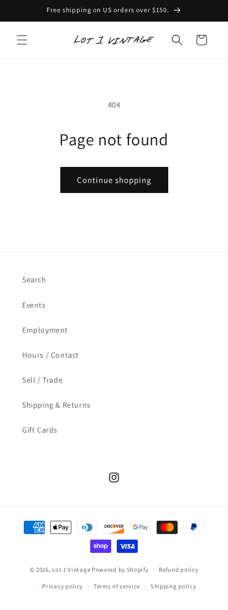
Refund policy (178, 569)
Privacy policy (62, 586)
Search (34, 279)
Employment (45, 330)
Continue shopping (114, 180)
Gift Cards (40, 430)
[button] (22, 40)
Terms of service (117, 586)
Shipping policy (173, 586)
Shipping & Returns (56, 405)
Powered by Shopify (120, 569)
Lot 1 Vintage (71, 569)
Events (34, 305)
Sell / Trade (42, 380)
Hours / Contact (50, 355)
